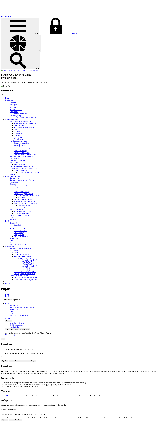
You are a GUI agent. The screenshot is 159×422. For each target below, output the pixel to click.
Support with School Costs (23, 199)
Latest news (14, 182)
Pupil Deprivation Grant (18, 160)
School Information (11, 119)
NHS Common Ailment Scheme (29, 196)
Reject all (5, 361)
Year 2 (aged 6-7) (28, 270)
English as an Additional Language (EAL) (24, 168)
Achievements (14, 250)
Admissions (14, 112)
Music (12, 242)
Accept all (13, 361)
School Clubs (14, 162)
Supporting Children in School (28, 172)
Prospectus (13, 104)
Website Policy (15, 327)
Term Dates (13, 174)
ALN (16, 129)
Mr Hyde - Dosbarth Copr (23, 256)
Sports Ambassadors (21, 237)
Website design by (15, 335)
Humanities (18, 147)
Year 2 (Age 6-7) (28, 264)
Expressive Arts (19, 145)
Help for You (14, 223)
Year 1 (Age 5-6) (28, 262)
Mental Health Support (21, 192)
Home (7, 98)
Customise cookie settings (26, 361)
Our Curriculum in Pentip (18, 141)
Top (3, 339)
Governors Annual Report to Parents (22, 180)
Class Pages (14, 252)
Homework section (24, 258)
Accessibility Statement (17, 323)
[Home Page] (21, 70)
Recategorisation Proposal (23, 211)
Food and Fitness (20, 164)
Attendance (18, 131)
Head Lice (21, 198)
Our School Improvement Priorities (21, 157)
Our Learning (9, 246)
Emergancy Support (20, 190)
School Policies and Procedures (20, 121)
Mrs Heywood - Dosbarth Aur (24, 274)
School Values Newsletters (19, 244)
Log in (7, 283)
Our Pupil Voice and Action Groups (22, 229)
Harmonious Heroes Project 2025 (25, 280)
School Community (16, 209)
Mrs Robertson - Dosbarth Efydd (25, 272)
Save (19, 420)
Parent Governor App (21, 213)
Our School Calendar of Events (20, 248)
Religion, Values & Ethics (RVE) (25, 155)
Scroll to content (6, 16)
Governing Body (15, 116)
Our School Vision (16, 110)
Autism (24, 207)
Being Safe (17, 225)
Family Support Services (22, 188)
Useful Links (14, 239)
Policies (8, 321)
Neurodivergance (24, 205)
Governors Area (15, 178)
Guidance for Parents (21, 170)
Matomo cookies (12, 396)
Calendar (13, 184)
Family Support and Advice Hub (21, 186)
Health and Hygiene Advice (23, 194)
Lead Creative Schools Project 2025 (26, 278)
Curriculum (18, 137)
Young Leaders (19, 235)
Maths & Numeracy (20, 151)
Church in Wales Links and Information (23, 118)
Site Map (8, 319)
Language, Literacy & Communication (27, 149)
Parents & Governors (12, 176)
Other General (19, 139)
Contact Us (13, 108)
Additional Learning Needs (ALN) (21, 166)
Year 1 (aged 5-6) (28, 268)
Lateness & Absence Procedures (20, 215)
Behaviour (17, 135)
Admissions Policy (20, 114)
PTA (11, 217)
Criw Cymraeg (19, 233)
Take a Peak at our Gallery (19, 276)
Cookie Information (16, 325)
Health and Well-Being (22, 153)
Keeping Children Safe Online (24, 201)
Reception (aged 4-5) (29, 260)
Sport (11, 240)
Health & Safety (19, 125)
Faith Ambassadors (20, 231)
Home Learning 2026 (21, 254)
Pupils (7, 221)
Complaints (18, 133)
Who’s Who (14, 106)
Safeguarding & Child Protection (25, 123)
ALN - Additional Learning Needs (25, 203)
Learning (17, 227)
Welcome (13, 102)
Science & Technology (21, 143)
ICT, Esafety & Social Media (24, 127)
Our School (9, 100)
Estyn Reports (14, 158)
